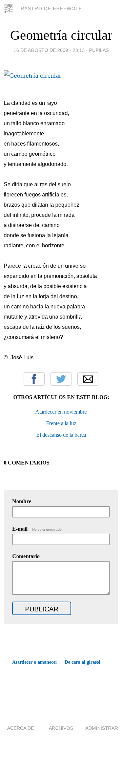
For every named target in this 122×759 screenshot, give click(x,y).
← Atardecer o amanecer (31, 662)
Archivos (61, 728)
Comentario (26, 556)
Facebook (34, 379)
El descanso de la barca (61, 435)
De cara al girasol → (85, 662)
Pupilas (99, 50)
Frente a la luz (61, 423)
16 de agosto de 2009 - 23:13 (49, 50)
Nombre (21, 501)
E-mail (37, 529)
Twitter (61, 379)
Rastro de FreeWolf (51, 8)
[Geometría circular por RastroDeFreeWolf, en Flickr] (32, 75)
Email (88, 379)
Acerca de (20, 728)
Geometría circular (61, 35)
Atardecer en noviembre (61, 412)
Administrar (101, 728)
